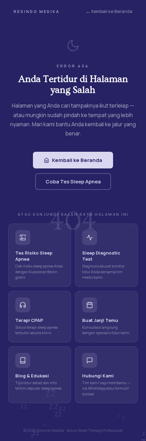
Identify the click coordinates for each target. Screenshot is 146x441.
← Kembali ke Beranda (109, 11)
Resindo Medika (37, 11)
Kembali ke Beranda (77, 160)
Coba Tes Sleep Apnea (73, 181)
